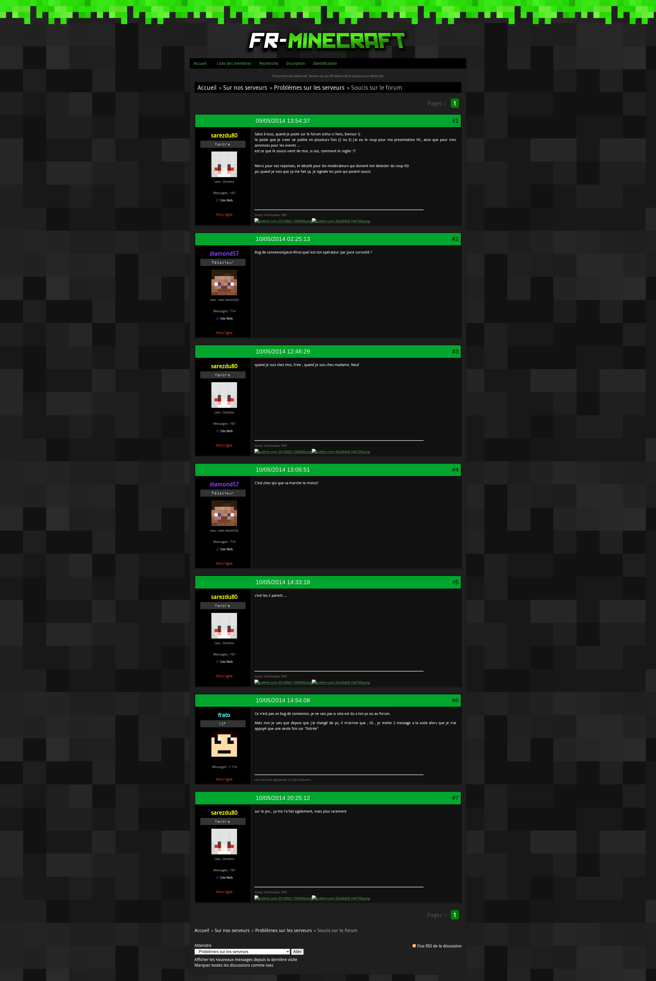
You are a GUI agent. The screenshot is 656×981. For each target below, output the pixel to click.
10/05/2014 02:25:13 (283, 239)
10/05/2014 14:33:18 (283, 582)
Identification (325, 63)
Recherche (268, 63)
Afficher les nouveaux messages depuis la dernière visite (245, 959)
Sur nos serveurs (245, 87)
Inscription (295, 63)
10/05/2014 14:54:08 (283, 700)
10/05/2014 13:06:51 (283, 469)
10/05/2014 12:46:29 (283, 351)
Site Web (226, 200)
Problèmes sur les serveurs (309, 87)
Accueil (200, 63)
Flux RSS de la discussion (439, 946)
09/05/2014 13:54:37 (283, 120)
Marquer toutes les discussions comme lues (233, 965)
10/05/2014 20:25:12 (283, 798)
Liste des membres (234, 63)
